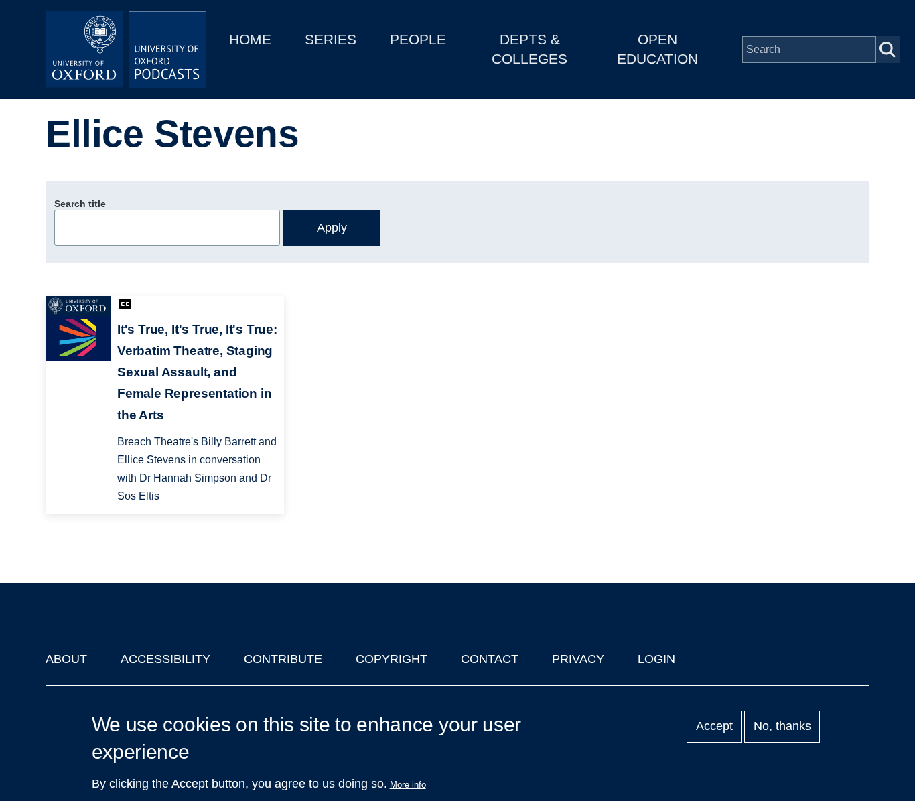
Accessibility (165, 659)
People (418, 39)
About (66, 659)
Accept (714, 726)
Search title (80, 203)
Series (330, 39)
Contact (489, 659)
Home (250, 39)
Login (656, 659)
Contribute (283, 659)
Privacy (578, 659)
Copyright (391, 659)
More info (408, 785)
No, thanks (782, 726)
